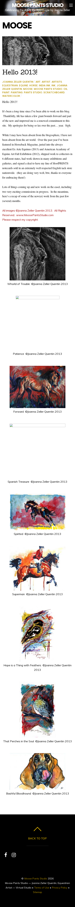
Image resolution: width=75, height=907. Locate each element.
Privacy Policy (60, 887)
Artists (57, 82)
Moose (28, 89)
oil (65, 89)
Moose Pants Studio (48, 89)
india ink (44, 85)
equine (23, 85)
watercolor (11, 96)
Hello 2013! (19, 72)
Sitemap (37, 892)
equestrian (10, 85)
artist (46, 82)
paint (6, 92)
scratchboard (54, 92)
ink (53, 85)
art (38, 82)
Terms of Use (41, 887)
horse (33, 85)
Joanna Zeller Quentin (17, 82)
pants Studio (33, 92)
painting (17, 92)
